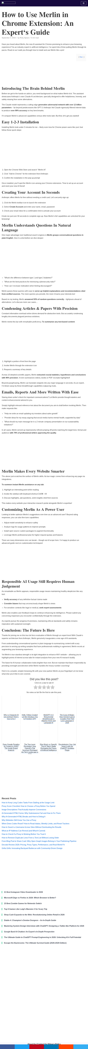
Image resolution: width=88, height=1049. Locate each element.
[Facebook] (7, 1046)
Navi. (81, 57)
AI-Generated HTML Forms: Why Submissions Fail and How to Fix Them (31, 813)
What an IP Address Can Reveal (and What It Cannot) (23, 831)
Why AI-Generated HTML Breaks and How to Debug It (23, 817)
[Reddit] (66, 1046)
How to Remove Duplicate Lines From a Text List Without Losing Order (30, 838)
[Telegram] (80, 1046)
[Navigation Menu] (83, 3)
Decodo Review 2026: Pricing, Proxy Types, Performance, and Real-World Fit (33, 845)
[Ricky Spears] (8, 3)
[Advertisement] (44, 81)
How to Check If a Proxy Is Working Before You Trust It (24, 834)
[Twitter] (22, 1046)
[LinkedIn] (51, 1046)
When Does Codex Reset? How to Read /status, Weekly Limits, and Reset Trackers (35, 824)
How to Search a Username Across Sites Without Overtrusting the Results (31, 827)
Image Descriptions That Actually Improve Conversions (24, 810)
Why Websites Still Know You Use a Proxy (19, 820)
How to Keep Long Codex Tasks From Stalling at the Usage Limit (28, 803)
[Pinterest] (36, 1046)
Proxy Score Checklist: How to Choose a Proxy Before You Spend (28, 806)
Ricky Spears (24, 38)
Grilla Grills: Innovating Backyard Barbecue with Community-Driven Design (32, 848)
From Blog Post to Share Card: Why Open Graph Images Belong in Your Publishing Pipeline (39, 841)
